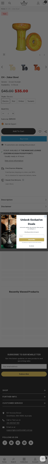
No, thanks (31, 246)
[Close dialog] (45, 216)
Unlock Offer (31, 240)
